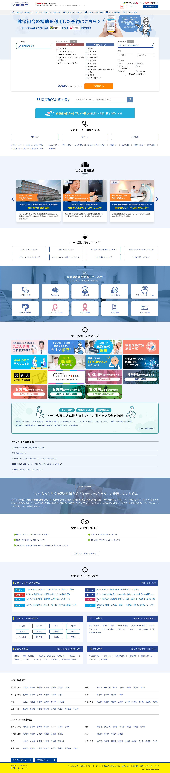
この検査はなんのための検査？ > (144, 618)
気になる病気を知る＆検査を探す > (69, 649)
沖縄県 (75, 709)
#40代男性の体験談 (45, 425)
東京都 (99, 687)
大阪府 (25, 702)
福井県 (46, 695)
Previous (12, 199)
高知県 (155, 702)
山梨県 (53, 695)
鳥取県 (99, 702)
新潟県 (25, 695)
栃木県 (142, 687)
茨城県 (135, 687)
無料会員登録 (151, 7)
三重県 (120, 695)
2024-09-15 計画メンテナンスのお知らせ (27, 469)
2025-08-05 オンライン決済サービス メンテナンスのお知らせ (34, 458)
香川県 (141, 702)
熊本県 (46, 709)
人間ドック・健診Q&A (43, 15)
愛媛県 (148, 702)
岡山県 (113, 702)
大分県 (53, 709)
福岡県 (25, 709)
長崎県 (39, 709)
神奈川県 (107, 687)
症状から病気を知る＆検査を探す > (143, 649)
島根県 (106, 702)
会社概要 (135, 766)
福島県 (67, 687)
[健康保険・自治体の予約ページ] (85, 113)
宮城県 (46, 687)
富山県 (32, 695)
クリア (73, 41)
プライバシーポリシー (94, 766)
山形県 (60, 687)
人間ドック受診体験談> (145, 428)
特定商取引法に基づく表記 (112, 766)
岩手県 (39, 687)
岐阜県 (99, 695)
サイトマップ (155, 766)
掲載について (144, 766)
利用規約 (82, 766)
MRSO (19, 768)
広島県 (120, 702)
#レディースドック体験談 (83, 421)
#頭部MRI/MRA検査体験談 (25, 425)
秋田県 (53, 687)
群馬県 (129, 687)
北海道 (25, 687)
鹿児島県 (68, 709)
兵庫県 (39, 702)
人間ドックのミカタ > (148, 583)
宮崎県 (60, 709)
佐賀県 (32, 709)
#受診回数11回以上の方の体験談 (66, 425)
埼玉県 (122, 687)
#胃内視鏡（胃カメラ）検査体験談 (58, 421)
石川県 (39, 695)
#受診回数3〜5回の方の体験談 (121, 421)
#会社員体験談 (37, 421)
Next (157, 199)
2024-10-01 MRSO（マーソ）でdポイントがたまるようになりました (37, 464)
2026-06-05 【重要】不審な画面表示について (28, 448)
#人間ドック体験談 (23, 421)
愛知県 (113, 695)
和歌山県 (61, 702)
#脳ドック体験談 (101, 421)
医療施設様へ (42, 760)
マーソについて (73, 766)
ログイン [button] (133, 7)
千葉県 (115, 687)
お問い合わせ (126, 766)
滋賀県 (46, 702)
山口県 (127, 702)
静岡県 (106, 695)
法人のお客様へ (19, 760)
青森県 (32, 687)
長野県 (60, 695)
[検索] (130, 99)
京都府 (32, 702)
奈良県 (53, 702)
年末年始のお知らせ (19, 453)
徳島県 (134, 702)
